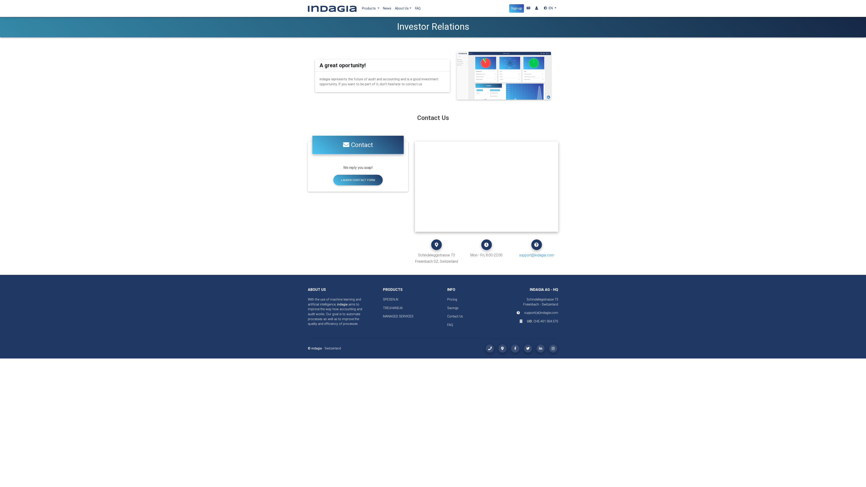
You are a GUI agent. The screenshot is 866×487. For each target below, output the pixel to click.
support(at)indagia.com (541, 313)
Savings (452, 308)
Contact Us (455, 316)
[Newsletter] (528, 8)
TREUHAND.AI (393, 308)
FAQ (418, 8)
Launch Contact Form (358, 180)
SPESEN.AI (390, 299)
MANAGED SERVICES (398, 316)
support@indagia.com (536, 255)
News (387, 8)
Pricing (452, 299)
